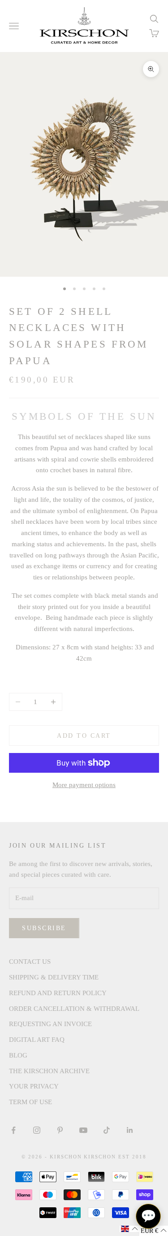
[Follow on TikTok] (106, 1130)
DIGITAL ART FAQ (37, 1039)
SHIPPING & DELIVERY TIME (54, 977)
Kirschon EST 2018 (115, 1156)
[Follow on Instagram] (36, 1130)
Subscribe (44, 928)
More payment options (84, 784)
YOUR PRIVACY (34, 1086)
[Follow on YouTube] (83, 1130)
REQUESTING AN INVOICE (50, 1023)
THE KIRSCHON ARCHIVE (49, 1071)
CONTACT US (30, 961)
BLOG (18, 1055)
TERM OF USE (30, 1101)
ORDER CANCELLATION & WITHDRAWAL (74, 1008)
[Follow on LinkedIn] (129, 1130)
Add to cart (84, 735)
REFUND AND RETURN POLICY (58, 993)
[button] (129, 1229)
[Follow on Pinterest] (60, 1130)
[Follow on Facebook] (13, 1130)
